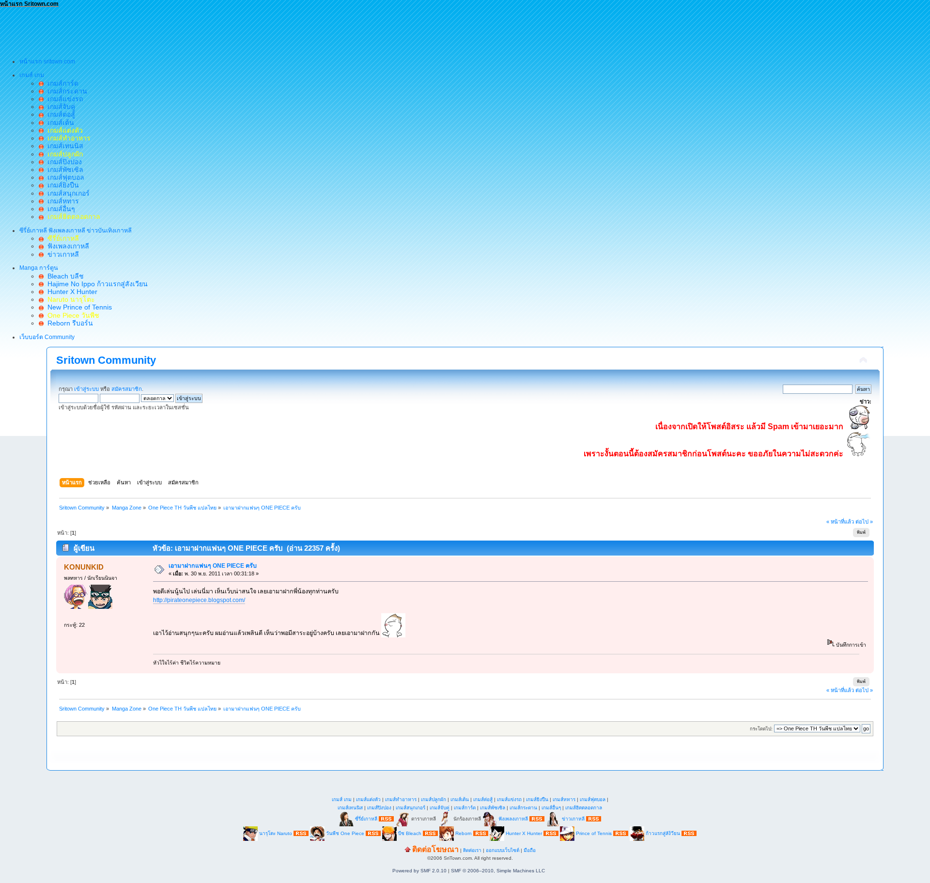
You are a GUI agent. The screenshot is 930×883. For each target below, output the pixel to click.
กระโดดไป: (761, 728)
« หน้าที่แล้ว (840, 522)
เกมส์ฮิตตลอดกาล (583, 807)
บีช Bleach (409, 833)
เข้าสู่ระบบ (86, 389)
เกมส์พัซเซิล (63, 169)
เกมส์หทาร (61, 201)
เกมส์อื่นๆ (59, 209)
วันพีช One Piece (346, 833)
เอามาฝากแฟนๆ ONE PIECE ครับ (213, 565)
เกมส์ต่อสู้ (59, 114)
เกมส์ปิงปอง (63, 162)
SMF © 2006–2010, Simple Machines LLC (498, 870)
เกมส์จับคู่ (59, 106)
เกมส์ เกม (342, 799)
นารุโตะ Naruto (275, 833)
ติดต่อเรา (472, 850)
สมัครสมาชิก (126, 389)
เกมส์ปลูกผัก (433, 799)
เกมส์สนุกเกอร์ (67, 193)
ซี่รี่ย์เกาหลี (366, 818)
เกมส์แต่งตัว (368, 799)
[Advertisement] (176, 29)
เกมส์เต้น (59, 122)
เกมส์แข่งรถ (63, 99)
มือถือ (530, 850)
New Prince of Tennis (78, 307)
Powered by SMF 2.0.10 (419, 870)
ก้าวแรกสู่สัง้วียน (663, 833)
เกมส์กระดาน (65, 91)
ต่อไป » (864, 522)
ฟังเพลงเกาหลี (66, 246)
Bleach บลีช (64, 276)
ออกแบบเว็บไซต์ (502, 850)
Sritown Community (106, 360)
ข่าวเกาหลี (61, 254)
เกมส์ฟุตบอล (64, 177)
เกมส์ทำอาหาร (401, 799)
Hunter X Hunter (70, 291)
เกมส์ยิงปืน (61, 185)
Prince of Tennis (594, 833)
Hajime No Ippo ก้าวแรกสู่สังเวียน (96, 284)
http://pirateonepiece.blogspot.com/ (199, 600)
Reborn (463, 833)
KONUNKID (84, 567)
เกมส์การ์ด (61, 83)
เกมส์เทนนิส (63, 146)
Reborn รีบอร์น (68, 323)
